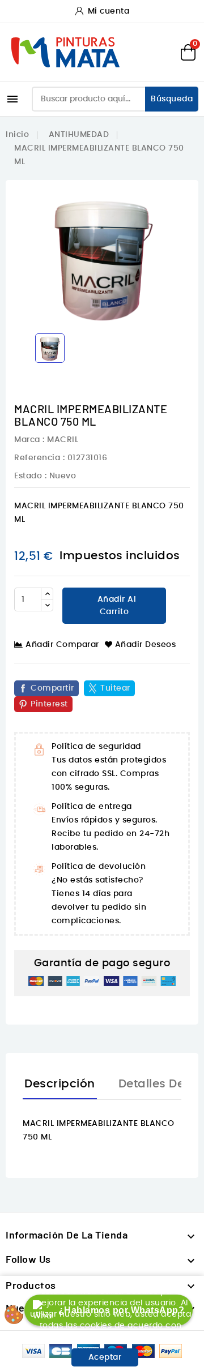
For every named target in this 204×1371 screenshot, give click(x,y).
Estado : (30, 476)
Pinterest (49, 704)
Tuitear (115, 688)
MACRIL (62, 440)
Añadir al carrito (115, 605)
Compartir (52, 688)
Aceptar (105, 1357)
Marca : (29, 440)
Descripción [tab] (59, 1084)
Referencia (37, 458)
